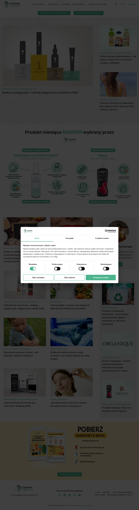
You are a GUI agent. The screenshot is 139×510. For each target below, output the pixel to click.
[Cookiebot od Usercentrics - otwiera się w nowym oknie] (106, 231)
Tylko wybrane (69, 277)
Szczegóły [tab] (70, 238)
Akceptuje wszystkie (100, 277)
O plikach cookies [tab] (102, 238)
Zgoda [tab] (37, 238)
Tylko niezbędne (38, 277)
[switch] (57, 268)
